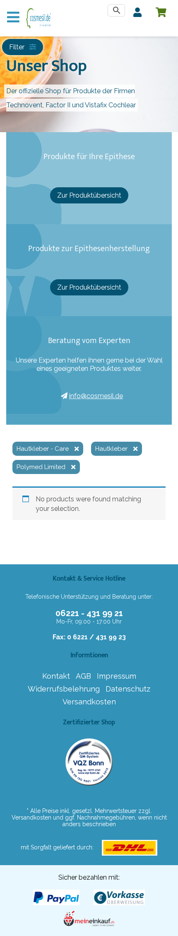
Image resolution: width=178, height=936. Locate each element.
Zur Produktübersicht (89, 195)
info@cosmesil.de (96, 396)
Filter (17, 47)
